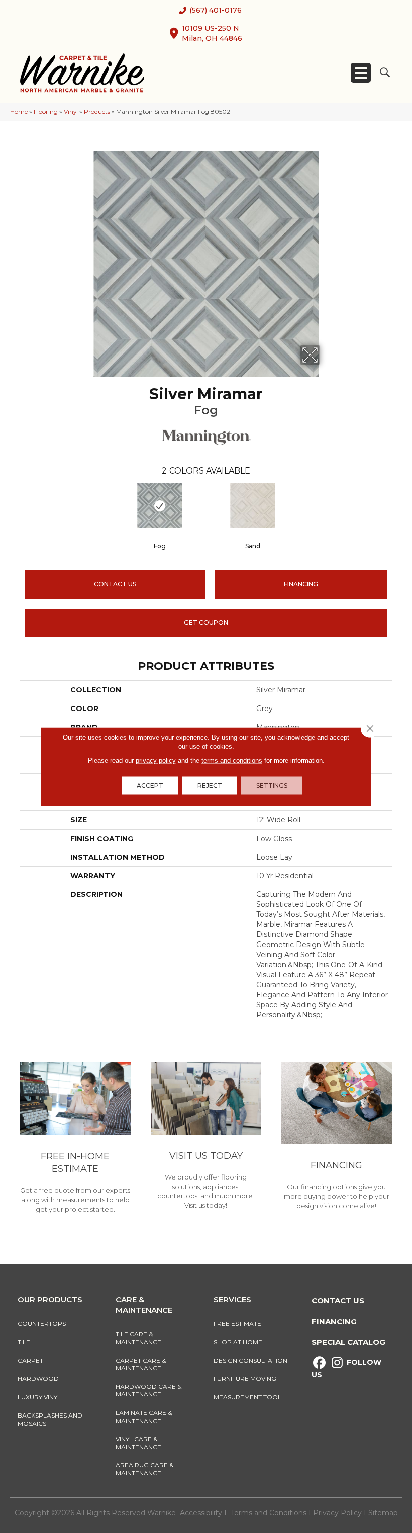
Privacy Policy (338, 1512)
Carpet (30, 1360)
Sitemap (383, 1512)
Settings (271, 785)
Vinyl (71, 111)
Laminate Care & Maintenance (144, 1417)
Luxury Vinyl (39, 1397)
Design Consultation (250, 1360)
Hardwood (38, 1378)
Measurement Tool (247, 1397)
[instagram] (337, 1363)
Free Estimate (237, 1323)
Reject (209, 785)
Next (396, 505)
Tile (24, 1342)
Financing (334, 1321)
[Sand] (252, 506)
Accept (150, 785)
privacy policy (156, 760)
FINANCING (301, 584)
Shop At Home (238, 1342)
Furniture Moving (246, 1378)
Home (19, 111)
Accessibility (201, 1512)
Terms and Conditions (268, 1512)
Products (97, 111)
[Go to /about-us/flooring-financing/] (336, 1137)
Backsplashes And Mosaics (50, 1419)
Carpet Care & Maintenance (141, 1364)
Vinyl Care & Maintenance (138, 1443)
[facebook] (319, 1363)
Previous (15, 505)
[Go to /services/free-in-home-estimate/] (75, 1139)
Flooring (46, 111)
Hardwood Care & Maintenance (148, 1390)
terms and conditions (231, 760)
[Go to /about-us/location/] (206, 1137)
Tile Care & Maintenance (138, 1338)
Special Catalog (348, 1342)
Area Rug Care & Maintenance (144, 1469)
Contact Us (115, 584)
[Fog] (159, 506)
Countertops (42, 1323)
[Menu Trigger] (361, 73)
